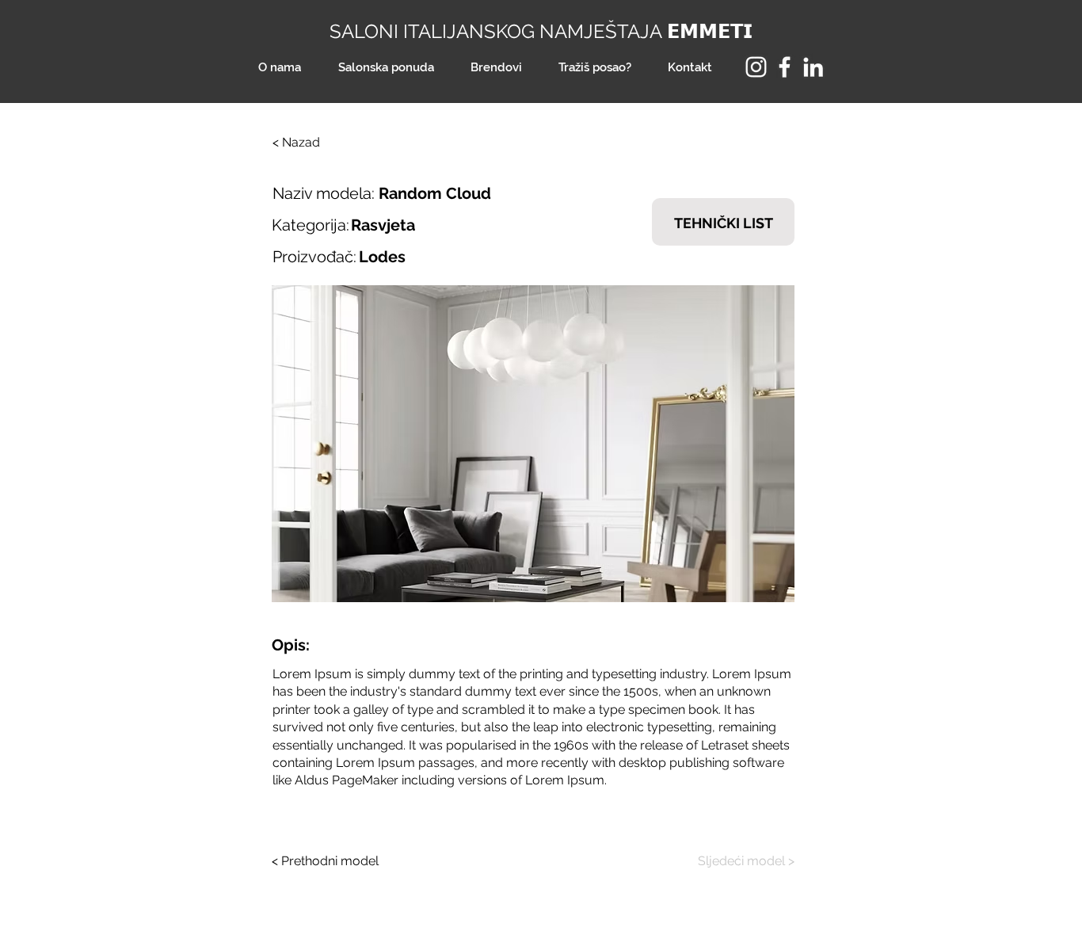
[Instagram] (756, 67)
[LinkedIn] (813, 67)
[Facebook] (784, 67)
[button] (532, 443)
